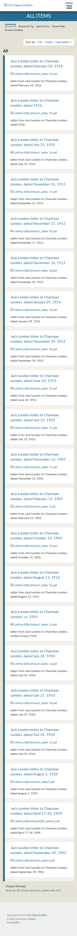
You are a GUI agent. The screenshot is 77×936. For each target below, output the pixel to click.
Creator (49, 42)
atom (9, 890)
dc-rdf (16, 890)
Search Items (42, 26)
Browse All (10, 26)
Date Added (62, 42)
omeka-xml (47, 890)
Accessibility (13, 923)
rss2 (58, 890)
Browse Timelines (14, 30)
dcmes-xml (27, 890)
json (37, 890)
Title (40, 42)
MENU (69, 4)
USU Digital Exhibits (37, 915)
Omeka (31, 919)
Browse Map (58, 26)
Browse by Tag (26, 26)
